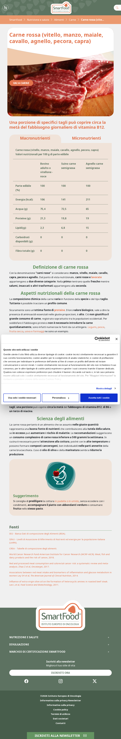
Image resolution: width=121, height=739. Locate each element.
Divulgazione (19, 644)
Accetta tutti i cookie (98, 397)
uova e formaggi (34, 331)
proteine (59, 310)
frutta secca (16, 331)
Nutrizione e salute (38, 19)
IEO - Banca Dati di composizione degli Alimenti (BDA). (37, 533)
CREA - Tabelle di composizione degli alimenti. (33, 548)
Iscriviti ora (60, 672)
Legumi (92, 327)
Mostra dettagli (104, 388)
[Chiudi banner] (117, 339)
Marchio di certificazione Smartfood (37, 651)
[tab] (35, 139)
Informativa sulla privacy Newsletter (60, 700)
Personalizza (59, 397)
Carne (72, 19)
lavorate (96, 277)
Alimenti (59, 19)
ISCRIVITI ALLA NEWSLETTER (58, 735)
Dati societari (60, 718)
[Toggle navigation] (5, 8)
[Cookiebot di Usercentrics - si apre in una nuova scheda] (97, 339)
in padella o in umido (67, 501)
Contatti (60, 723)
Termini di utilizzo (60, 713)
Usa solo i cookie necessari (22, 397)
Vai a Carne (21, 83)
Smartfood (15, 19)
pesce (101, 327)
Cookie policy (60, 709)
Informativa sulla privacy (60, 704)
